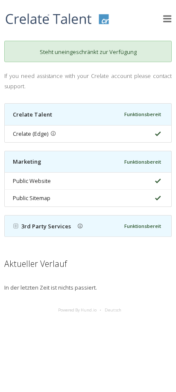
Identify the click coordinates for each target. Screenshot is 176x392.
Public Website (32, 181)
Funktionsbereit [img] (142, 114)
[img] (156, 134)
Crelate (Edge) (30, 134)
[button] (167, 19)
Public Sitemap (31, 198)
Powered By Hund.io (77, 310)
